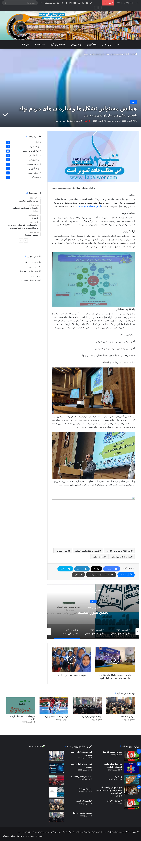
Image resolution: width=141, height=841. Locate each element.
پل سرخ (118, 776)
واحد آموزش (92, 44)
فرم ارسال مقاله (17, 836)
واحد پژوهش (76, 44)
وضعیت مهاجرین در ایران (92, 716)
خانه (117, 44)
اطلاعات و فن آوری (57, 44)
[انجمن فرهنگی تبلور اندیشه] (70, 25)
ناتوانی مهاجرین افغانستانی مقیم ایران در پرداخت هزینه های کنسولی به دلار (109, 790)
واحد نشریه (34, 146)
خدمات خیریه (33, 173)
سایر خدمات (40, 44)
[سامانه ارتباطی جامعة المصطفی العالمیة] (131, 768)
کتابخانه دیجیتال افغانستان (31, 280)
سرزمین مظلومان (114, 800)
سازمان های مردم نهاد (121, 556)
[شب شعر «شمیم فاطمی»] (56, 780)
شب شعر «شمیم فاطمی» (93, 612)
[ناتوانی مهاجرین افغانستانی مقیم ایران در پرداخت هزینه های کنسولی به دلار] (131, 790)
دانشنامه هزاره (35, 267)
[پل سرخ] (131, 779)
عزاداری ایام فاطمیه (127, 716)
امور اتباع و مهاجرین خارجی (118, 550)
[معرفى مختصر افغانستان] (131, 756)
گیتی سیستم (36, 276)
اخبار (127, 54)
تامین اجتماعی (62, 550)
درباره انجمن (107, 44)
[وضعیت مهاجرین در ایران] (87, 705)
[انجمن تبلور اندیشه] (56, 792)
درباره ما (39, 836)
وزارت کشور (98, 556)
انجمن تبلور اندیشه (84, 788)
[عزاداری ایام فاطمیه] (120, 705)
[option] (93, 611)
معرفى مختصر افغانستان (112, 752)
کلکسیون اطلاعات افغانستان (30, 271)
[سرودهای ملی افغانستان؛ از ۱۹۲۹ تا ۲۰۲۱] (20, 705)
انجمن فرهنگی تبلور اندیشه (89, 206)
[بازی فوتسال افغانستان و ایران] (54, 705)
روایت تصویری (33, 164)
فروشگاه (35, 177)
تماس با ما (26, 44)
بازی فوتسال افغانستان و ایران (56, 716)
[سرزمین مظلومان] (131, 804)
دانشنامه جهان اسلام (33, 262)
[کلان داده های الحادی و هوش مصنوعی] (56, 756)
